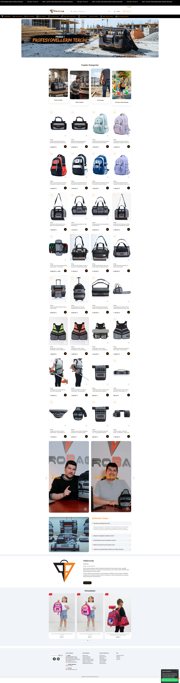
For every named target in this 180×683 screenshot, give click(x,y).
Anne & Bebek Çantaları (123, 16)
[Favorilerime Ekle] (65, 135)
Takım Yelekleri (42, 16)
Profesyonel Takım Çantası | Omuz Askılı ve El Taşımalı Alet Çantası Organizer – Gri (57, 225)
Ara (109, 11)
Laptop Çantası (102, 663)
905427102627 (69, 665)
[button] (46, 478)
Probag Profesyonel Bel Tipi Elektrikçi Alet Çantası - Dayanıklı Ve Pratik (79, 432)
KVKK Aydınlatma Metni (88, 663)
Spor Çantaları (94, 16)
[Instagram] (58, 658)
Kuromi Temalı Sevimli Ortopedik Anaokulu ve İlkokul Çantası (61, 634)
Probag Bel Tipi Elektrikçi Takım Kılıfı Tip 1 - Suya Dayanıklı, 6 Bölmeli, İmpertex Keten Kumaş (100, 432)
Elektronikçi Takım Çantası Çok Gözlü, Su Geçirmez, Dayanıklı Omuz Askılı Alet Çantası (121, 225)
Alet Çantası (102, 655)
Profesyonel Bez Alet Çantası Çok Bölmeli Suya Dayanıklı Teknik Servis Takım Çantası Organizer (58, 142)
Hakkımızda (85, 655)
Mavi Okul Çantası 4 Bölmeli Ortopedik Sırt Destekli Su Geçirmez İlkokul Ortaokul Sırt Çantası (100, 183)
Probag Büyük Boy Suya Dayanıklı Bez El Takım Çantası (100, 225)
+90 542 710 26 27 (39, 2)
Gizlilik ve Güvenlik (87, 662)
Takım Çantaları (18, 16)
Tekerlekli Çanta (103, 659)
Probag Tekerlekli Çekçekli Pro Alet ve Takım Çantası (58, 307)
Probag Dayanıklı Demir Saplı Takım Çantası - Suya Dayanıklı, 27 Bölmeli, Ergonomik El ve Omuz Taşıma (100, 307)
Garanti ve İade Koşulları (88, 660)
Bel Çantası (101, 658)
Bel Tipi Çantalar (30, 16)
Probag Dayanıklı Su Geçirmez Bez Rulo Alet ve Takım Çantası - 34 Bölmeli (121, 390)
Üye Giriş (118, 659)
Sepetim (118, 656)
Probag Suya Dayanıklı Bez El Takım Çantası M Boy (79, 225)
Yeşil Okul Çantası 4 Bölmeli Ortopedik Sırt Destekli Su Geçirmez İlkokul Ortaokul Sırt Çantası (100, 142)
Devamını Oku (87, 582)
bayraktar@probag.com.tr (71, 669)
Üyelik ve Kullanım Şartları (88, 659)
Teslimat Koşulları (86, 656)
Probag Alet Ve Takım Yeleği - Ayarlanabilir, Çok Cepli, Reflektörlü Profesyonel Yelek (57, 349)
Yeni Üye (118, 658)
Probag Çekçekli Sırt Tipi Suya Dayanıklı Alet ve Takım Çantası (78, 307)
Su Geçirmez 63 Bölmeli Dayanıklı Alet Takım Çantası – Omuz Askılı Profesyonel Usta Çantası (58, 266)
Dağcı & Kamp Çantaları (108, 16)
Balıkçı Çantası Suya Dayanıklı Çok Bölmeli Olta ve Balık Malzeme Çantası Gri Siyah (78, 142)
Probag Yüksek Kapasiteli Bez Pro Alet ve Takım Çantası (120, 266)
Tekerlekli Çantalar (54, 16)
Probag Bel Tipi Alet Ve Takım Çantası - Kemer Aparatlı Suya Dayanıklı (100, 390)
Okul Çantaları (84, 16)
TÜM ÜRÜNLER (7, 16)
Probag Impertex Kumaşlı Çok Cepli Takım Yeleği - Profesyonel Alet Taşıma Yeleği (121, 349)
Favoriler (129, 6)
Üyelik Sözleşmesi (87, 658)
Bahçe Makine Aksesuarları (69, 16)
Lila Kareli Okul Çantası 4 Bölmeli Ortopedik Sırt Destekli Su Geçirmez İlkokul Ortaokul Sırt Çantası (121, 183)
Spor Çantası (102, 662)
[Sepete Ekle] (65, 146)
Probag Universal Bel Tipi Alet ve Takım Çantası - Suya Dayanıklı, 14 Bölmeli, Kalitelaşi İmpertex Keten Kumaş (57, 432)
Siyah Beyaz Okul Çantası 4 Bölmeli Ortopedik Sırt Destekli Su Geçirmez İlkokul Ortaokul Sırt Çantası (79, 183)
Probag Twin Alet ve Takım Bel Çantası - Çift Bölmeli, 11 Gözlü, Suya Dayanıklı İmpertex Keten (121, 432)
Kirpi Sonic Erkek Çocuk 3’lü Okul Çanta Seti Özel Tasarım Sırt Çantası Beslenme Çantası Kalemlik (118, 634)
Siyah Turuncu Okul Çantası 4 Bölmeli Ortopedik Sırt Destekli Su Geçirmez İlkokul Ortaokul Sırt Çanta (58, 183)
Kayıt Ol (60, 655)
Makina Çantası (102, 656)
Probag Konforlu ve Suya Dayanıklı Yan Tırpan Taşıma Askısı (57, 390)
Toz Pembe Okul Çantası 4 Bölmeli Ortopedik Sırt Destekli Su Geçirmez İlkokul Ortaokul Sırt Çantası (121, 142)
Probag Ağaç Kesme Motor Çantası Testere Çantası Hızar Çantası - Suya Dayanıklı (121, 307)
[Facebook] (54, 658)
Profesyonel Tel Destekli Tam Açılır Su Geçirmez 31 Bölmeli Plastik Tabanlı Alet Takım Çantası (79, 266)
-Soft (82, 676)
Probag (51, 139)
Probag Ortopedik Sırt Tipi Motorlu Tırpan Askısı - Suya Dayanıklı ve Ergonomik (78, 390)
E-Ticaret (86, 676)
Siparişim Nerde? (120, 655)
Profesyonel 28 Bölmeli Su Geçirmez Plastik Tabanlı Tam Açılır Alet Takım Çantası (100, 266)
